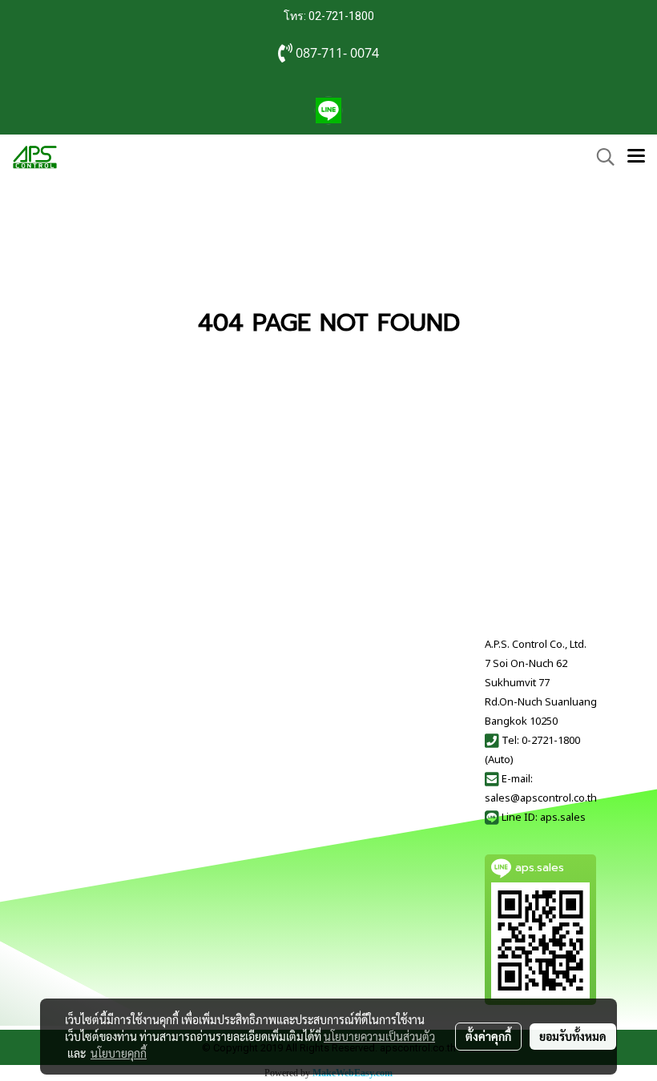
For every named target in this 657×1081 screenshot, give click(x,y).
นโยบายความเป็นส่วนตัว (379, 1036)
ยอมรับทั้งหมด (573, 1036)
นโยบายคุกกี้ (119, 1053)
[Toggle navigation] (636, 157)
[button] (600, 157)
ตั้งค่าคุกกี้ (488, 1036)
